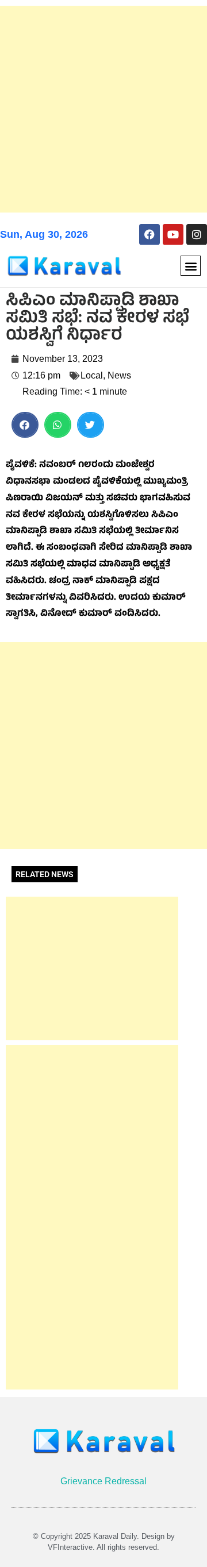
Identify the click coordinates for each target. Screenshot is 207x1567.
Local (91, 375)
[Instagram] (196, 234)
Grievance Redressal (103, 1481)
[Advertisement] (103, 109)
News (119, 375)
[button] (191, 266)
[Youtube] (173, 234)
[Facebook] (149, 234)
